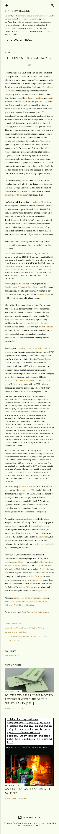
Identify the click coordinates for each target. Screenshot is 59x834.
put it (19, 330)
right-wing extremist (45, 543)
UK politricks (21, 632)
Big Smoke (44, 569)
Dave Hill (26, 579)
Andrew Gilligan (25, 587)
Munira (8, 283)
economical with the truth (16, 194)
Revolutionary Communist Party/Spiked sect (24, 287)
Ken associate (42, 536)
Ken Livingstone (35, 97)
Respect (48, 358)
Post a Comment (13, 655)
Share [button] (7, 623)
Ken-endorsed (25, 323)
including (37, 202)
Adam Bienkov (35, 576)
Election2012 (27, 628)
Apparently (39, 227)
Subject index (23, 39)
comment (26, 490)
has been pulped (44, 294)
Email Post (17, 623)
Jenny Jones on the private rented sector (31, 597)
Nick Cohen (21, 569)
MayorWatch (41, 590)
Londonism (10, 632)
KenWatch (38, 628)
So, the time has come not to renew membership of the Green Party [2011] (29, 699)
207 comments (19, 708)
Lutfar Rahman (46, 326)
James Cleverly (18, 561)
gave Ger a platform (27, 486)
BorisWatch (16, 628)
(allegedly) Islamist (39, 323)
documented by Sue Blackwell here (20, 380)
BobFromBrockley (19, 11)
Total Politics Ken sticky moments (35, 612)
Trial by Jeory (37, 579)
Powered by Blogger (32, 817)
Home (8, 39)
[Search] (52, 5)
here (6, 384)
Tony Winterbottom (13, 319)
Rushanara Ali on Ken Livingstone (19, 601)
